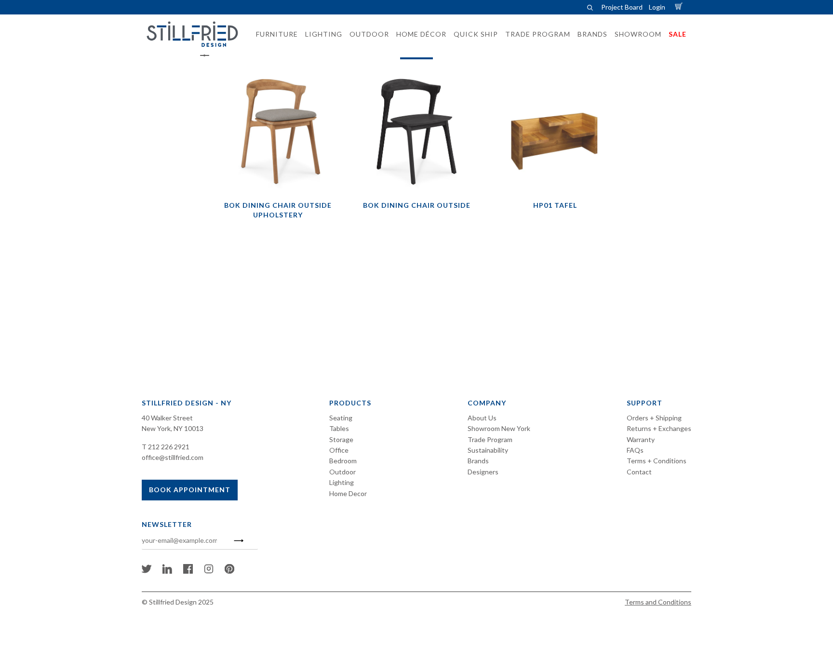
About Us (482, 418)
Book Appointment (189, 489)
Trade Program (490, 439)
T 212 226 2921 (165, 447)
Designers (483, 472)
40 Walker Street (167, 418)
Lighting (341, 482)
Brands (478, 461)
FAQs (635, 450)
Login (657, 7)
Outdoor (342, 472)
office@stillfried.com (172, 457)
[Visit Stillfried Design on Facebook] (188, 571)
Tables (339, 428)
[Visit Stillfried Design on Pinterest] (229, 571)
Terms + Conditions (656, 461)
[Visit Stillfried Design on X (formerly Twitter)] (146, 571)
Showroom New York (499, 428)
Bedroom (343, 461)
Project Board (622, 7)
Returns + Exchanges (659, 428)
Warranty (641, 439)
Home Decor (348, 493)
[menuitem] (274, 34)
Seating (340, 418)
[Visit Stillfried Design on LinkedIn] (167, 571)
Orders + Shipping (654, 418)
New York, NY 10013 (172, 428)
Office (339, 450)
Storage (341, 439)
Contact (639, 472)
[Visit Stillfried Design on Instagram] (209, 571)
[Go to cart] (680, 7)
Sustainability (488, 450)
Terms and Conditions (658, 602)
